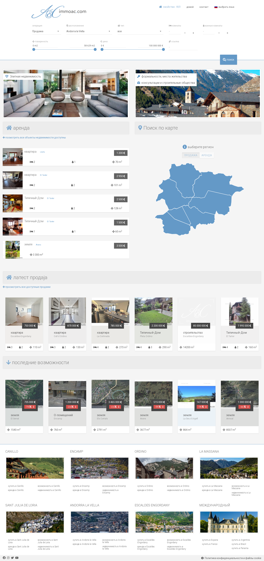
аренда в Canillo (16, 490)
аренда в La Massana (212, 490)
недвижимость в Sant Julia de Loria (48, 547)
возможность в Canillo (49, 486)
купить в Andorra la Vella (84, 540)
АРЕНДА (207, 155)
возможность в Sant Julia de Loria (48, 541)
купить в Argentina (241, 540)
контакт (204, 7)
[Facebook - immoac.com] (4, 558)
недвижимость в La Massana (241, 493)
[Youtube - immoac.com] (16, 558)
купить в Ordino (145, 486)
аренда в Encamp (81, 490)
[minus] (184, 32)
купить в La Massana (212, 486)
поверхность (41, 41)
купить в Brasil (239, 544)
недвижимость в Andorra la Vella (114, 547)
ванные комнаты (213, 25)
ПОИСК (230, 59)
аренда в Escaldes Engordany (146, 547)
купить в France (209, 544)
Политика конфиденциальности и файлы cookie (232, 558)
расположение (76, 25)
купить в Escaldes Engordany (146, 541)
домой (190, 7)
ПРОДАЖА (190, 155)
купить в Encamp (81, 486)
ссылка (175, 41)
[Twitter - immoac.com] (12, 558)
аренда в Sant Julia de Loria (18, 547)
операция (37, 25)
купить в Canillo (16, 486)
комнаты (176, 25)
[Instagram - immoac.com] (8, 558)
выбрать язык (225, 7)
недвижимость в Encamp (110, 491)
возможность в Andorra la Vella (114, 541)
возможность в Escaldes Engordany (179, 541)
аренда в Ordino (145, 490)
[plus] (193, 32)
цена (105, 41)
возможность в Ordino (178, 486)
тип (122, 25)
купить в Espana (210, 540)
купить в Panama (240, 548)
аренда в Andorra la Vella (84, 544)
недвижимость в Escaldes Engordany (176, 547)
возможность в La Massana (240, 487)
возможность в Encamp (114, 486)
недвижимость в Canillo (49, 490)
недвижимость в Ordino (178, 490)
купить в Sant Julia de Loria (18, 541)
